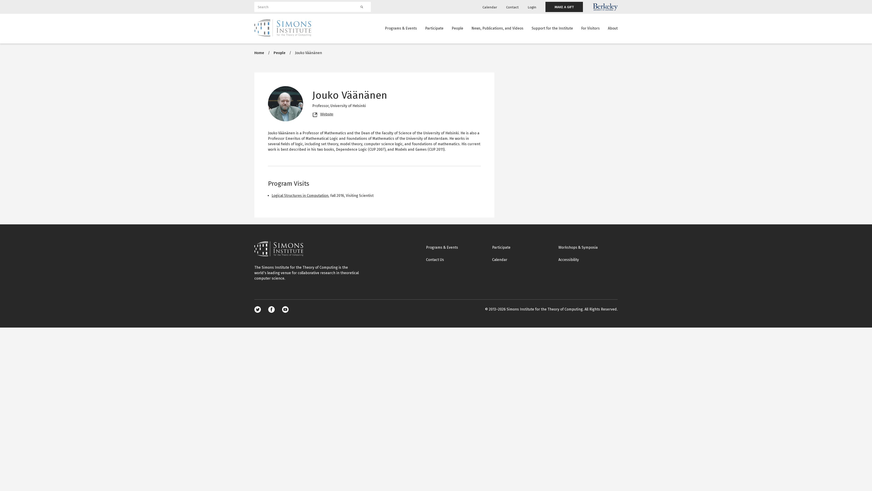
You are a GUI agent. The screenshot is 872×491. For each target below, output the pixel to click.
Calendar (490, 7)
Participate (434, 28)
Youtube (285, 309)
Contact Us (435, 260)
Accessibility (568, 260)
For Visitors (590, 28)
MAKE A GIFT (564, 7)
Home (259, 53)
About (613, 28)
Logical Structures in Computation (300, 195)
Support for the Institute (552, 28)
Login (532, 7)
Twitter (257, 309)
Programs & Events (401, 28)
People (457, 28)
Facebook (271, 309)
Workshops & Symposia (578, 247)
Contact (512, 7)
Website (326, 113)
